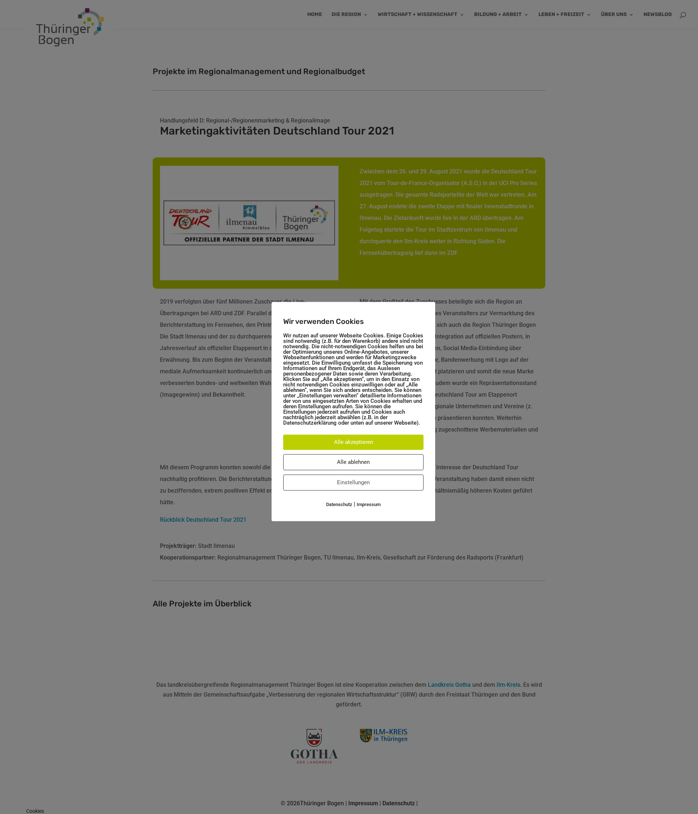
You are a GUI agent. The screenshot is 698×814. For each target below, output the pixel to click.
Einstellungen (353, 482)
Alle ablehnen (353, 462)
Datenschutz (339, 504)
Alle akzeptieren (353, 442)
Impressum (369, 504)
